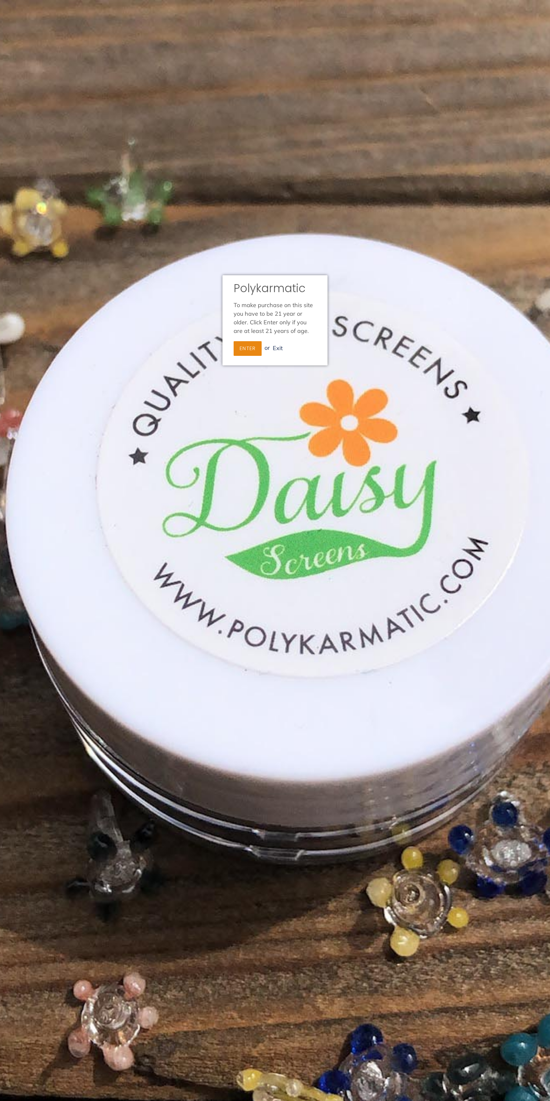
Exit (278, 347)
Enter (248, 348)
